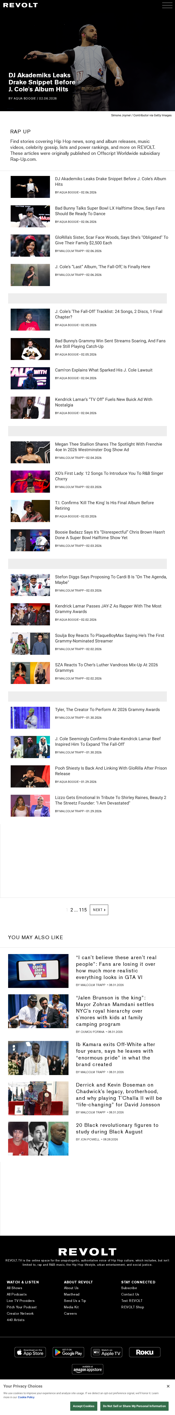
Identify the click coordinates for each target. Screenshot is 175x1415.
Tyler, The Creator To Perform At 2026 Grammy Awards (107, 709)
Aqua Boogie (25, 98)
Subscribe (129, 1288)
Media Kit (71, 1307)
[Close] (168, 1386)
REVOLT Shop (132, 1307)
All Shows (14, 1288)
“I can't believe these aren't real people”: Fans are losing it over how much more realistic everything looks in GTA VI (116, 967)
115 (83, 910)
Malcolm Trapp (71, 251)
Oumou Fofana (92, 1032)
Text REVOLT (132, 1300)
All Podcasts (17, 1294)
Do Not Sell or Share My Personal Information (134, 1406)
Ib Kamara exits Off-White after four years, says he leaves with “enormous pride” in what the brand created (115, 1054)
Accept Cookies (83, 1406)
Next (98, 910)
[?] (30, 187)
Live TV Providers (21, 1300)
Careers (70, 1313)
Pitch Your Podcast (22, 1307)
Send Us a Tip (75, 1300)
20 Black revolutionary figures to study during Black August (117, 1128)
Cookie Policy (26, 1397)
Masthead (72, 1294)
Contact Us (130, 1294)
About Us (71, 1288)
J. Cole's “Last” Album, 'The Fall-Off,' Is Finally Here (102, 266)
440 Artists (16, 1320)
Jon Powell (90, 1139)
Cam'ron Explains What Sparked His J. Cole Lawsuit (104, 370)
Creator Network (20, 1313)
